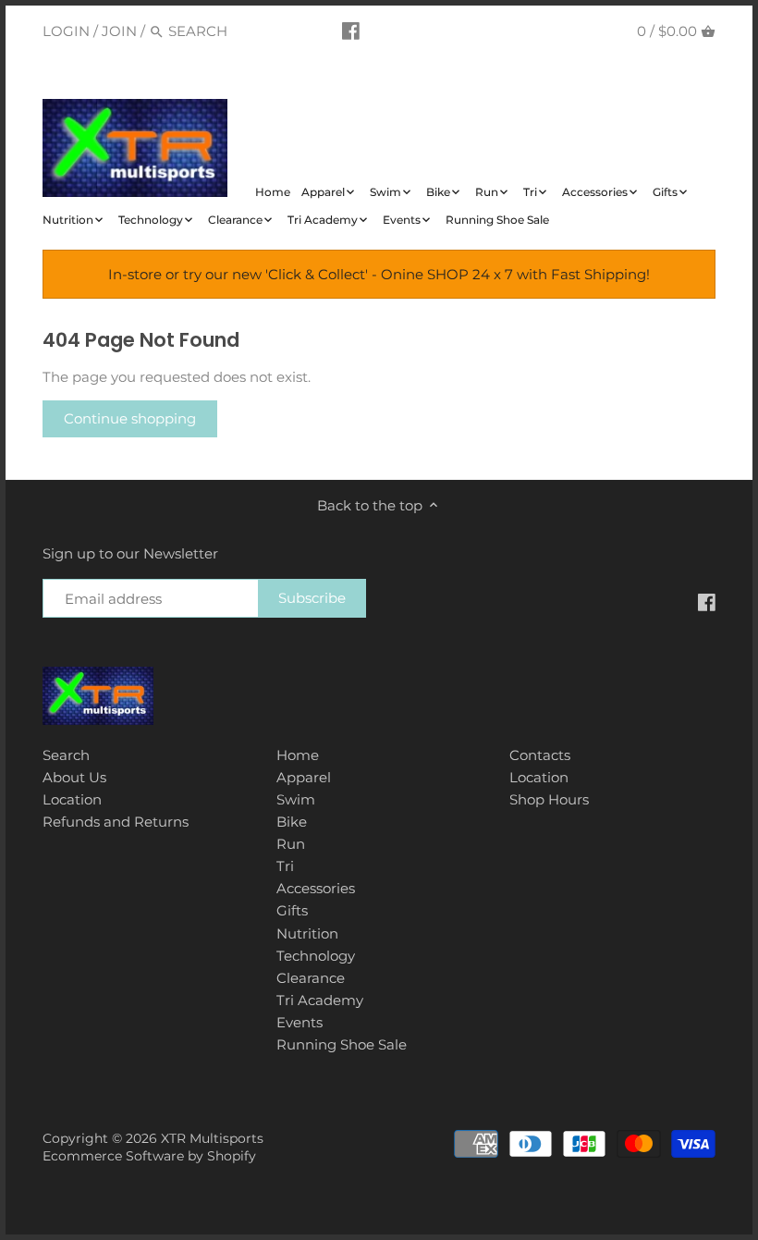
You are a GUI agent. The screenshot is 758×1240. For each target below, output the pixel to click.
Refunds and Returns (116, 821)
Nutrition (307, 933)
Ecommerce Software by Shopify (149, 1155)
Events (299, 1022)
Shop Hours (549, 799)
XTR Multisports (212, 1138)
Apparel (303, 777)
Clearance (310, 978)
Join (119, 31)
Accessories (315, 888)
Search (66, 755)
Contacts (539, 755)
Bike (291, 821)
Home (297, 755)
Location (72, 799)
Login (66, 31)
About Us (74, 777)
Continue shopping (130, 418)
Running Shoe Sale (341, 1044)
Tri (285, 866)
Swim (295, 799)
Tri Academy (319, 1000)
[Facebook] (351, 30)
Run (290, 844)
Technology (315, 955)
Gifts (292, 910)
